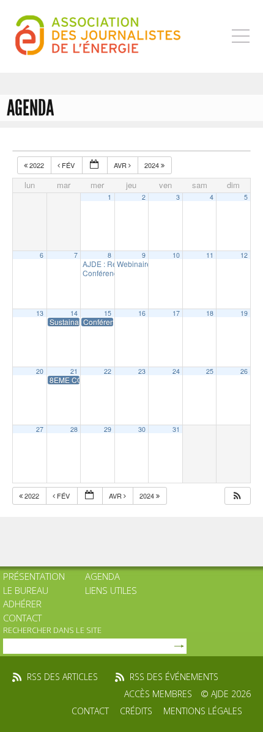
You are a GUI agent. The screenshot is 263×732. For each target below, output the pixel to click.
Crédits (136, 711)
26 (244, 371)
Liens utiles (111, 590)
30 (142, 429)
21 (74, 371)
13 (39, 313)
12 (244, 255)
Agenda (102, 576)
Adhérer (22, 604)
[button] (237, 496)
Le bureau (25, 590)
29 (107, 429)
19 (244, 313)
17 (176, 313)
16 (142, 313)
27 (39, 429)
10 (176, 255)
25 (209, 371)
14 (74, 313)
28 (74, 429)
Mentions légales (202, 711)
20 (39, 371)
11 (209, 255)
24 (176, 371)
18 (209, 313)
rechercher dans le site (52, 629)
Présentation (34, 576)
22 (107, 371)
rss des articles (62, 677)
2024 (152, 165)
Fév (68, 165)
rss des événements (174, 677)
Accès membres (158, 694)
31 (176, 429)
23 (142, 371)
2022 (37, 165)
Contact (22, 618)
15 (107, 313)
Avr (121, 165)
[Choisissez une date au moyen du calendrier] (95, 165)
